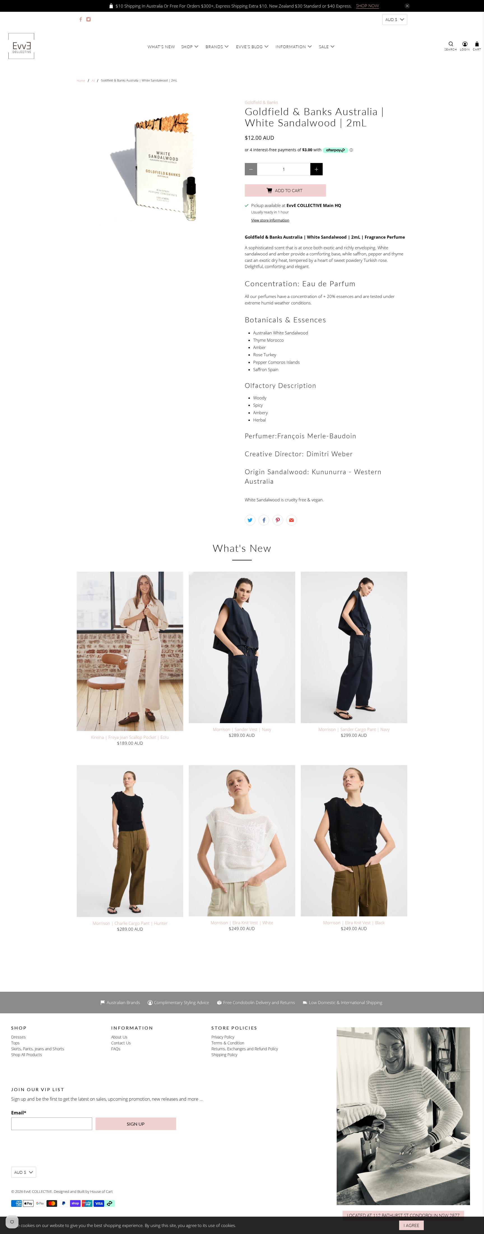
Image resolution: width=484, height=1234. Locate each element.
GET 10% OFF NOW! (242, 667)
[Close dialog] (300, 553)
